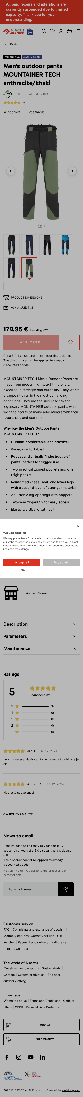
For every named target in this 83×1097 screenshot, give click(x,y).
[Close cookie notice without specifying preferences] (78, 526)
